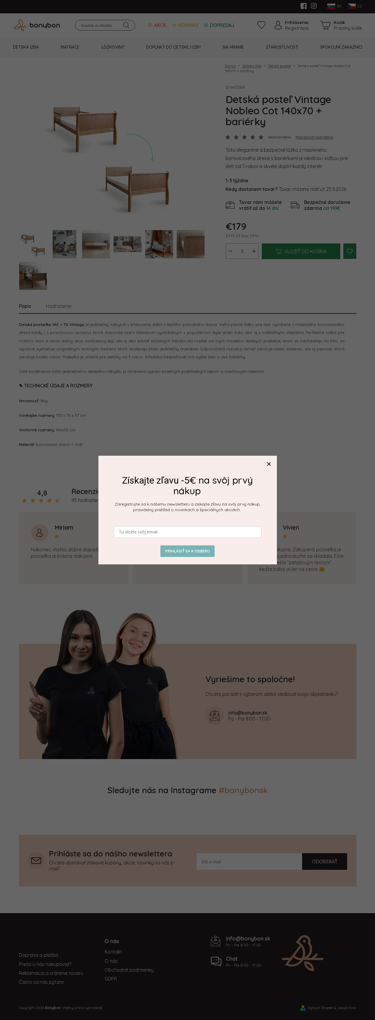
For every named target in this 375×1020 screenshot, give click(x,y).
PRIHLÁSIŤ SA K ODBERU (187, 551)
